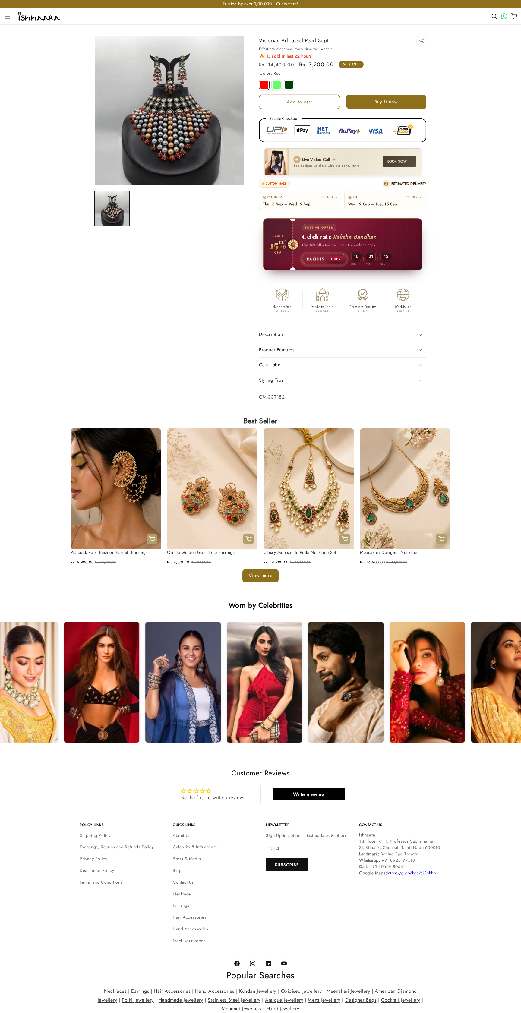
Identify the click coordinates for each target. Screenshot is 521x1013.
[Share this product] (421, 41)
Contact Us (183, 882)
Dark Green (289, 85)
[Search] (494, 16)
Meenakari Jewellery (348, 991)
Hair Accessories (190, 917)
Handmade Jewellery (181, 999)
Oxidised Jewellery (301, 991)
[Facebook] (237, 963)
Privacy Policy (93, 859)
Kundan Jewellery (257, 991)
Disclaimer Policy (97, 870)
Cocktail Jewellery (400, 999)
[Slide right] (441, 461)
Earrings (181, 905)
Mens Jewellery (324, 999)
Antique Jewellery (284, 999)
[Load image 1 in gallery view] (112, 208)
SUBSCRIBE (287, 865)
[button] (7, 16)
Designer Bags (361, 999)
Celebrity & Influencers (195, 847)
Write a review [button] (309, 794)
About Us (182, 835)
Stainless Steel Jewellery (234, 999)
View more (260, 575)
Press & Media (187, 859)
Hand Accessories (190, 929)
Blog (177, 870)
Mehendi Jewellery (241, 1008)
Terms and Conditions (101, 882)
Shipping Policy (95, 835)
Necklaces (115, 991)
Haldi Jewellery (283, 1008)
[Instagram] (252, 963)
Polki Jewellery (138, 999)
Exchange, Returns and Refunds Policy (117, 847)
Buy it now (386, 102)
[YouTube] (284, 963)
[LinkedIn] (268, 963)
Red (264, 85)
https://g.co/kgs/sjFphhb (411, 873)
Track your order (189, 941)
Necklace (182, 894)
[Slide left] (79, 461)
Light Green (276, 85)
